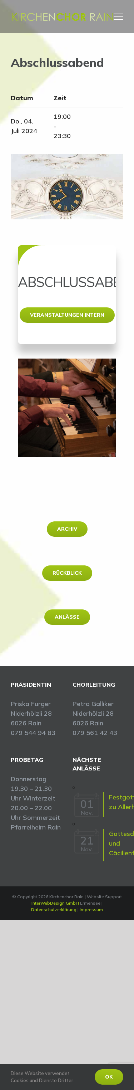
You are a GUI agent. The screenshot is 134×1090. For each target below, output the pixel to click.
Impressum (91, 909)
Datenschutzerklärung (53, 909)
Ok (109, 1077)
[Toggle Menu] (118, 16)
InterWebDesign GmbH (55, 903)
